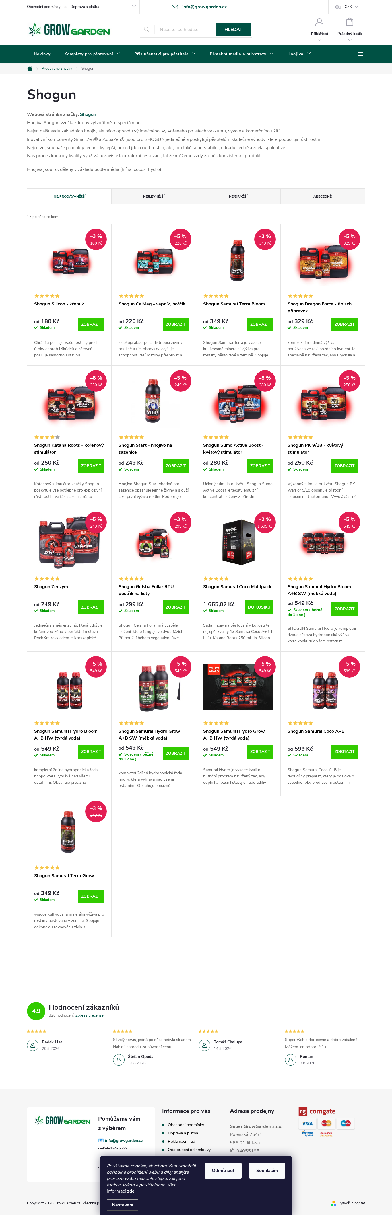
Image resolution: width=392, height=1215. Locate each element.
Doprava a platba (84, 6)
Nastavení (122, 1205)
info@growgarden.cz (124, 1140)
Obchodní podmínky (44, 6)
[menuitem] (42, 54)
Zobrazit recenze (89, 1015)
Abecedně (322, 196)
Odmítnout (223, 1170)
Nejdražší (238, 196)
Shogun (88, 114)
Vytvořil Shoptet (351, 1203)
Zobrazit (91, 324)
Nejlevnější (153, 196)
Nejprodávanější (69, 196)
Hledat (233, 29)
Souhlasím (267, 1170)
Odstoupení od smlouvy (189, 1149)
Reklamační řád (181, 1141)
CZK (348, 6)
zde (130, 1191)
